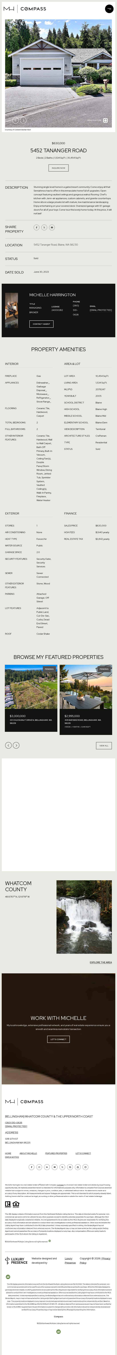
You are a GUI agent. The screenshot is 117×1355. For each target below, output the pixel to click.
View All (103, 745)
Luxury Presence (70, 1260)
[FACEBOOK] (31, 1167)
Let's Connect (83, 1153)
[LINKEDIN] (47, 1167)
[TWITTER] (62, 1167)
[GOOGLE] (70, 1167)
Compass (60, 1185)
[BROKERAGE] (85, 1167)
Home (8, 1153)
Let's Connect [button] (58, 1039)
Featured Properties (56, 1153)
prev (15, 120)
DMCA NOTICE (12, 1157)
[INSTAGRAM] (39, 1167)
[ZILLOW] (78, 1167)
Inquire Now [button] (58, 168)
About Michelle (28, 1153)
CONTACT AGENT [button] (41, 324)
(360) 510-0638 (76, 310)
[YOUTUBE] (55, 1167)
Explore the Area (101, 962)
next (23, 120)
